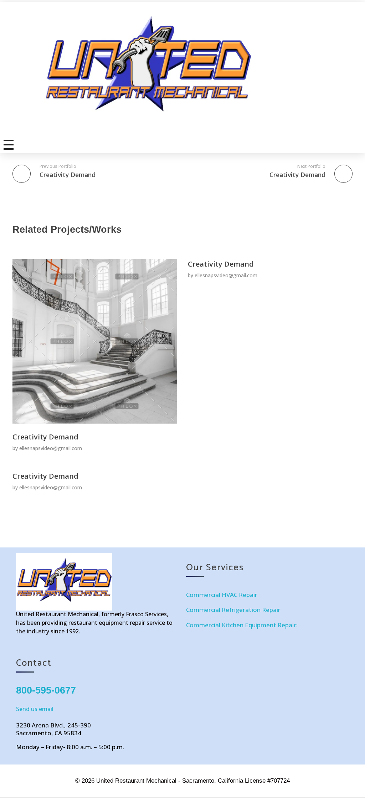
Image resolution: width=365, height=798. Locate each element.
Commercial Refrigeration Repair (233, 610)
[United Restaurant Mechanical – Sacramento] (189, 67)
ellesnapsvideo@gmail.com (50, 448)
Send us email (34, 709)
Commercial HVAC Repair (221, 595)
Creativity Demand (45, 437)
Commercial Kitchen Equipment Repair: (242, 625)
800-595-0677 (46, 690)
